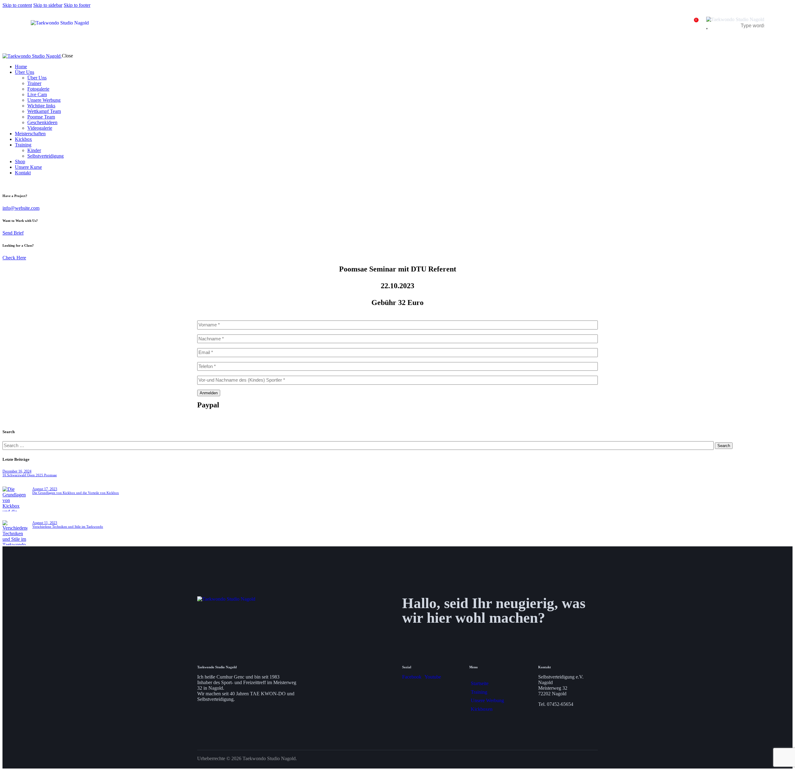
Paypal (208, 405)
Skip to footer (77, 5)
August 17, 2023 (44, 489)
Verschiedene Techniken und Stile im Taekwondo (67, 526)
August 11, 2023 (44, 523)
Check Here (14, 257)
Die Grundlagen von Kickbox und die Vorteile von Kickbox (75, 493)
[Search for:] (358, 445)
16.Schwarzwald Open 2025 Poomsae (29, 475)
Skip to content (17, 5)
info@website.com (20, 208)
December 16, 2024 (16, 471)
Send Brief (13, 232)
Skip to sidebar (47, 5)
